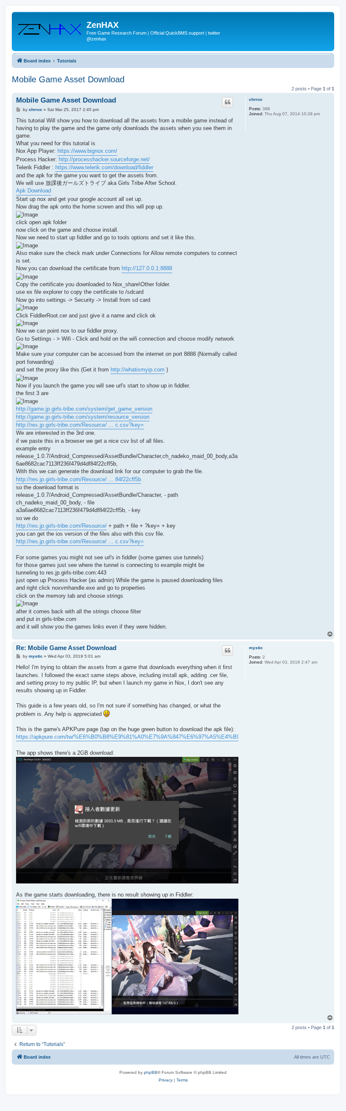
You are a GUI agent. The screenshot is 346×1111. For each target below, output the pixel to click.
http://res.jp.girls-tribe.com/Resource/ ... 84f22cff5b (78, 479)
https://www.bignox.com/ (87, 151)
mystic (256, 647)
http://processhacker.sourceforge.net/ (104, 159)
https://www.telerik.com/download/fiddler (104, 167)
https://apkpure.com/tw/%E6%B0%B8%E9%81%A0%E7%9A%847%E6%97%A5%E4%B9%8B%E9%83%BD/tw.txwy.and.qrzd (172, 737)
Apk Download (33, 190)
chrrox (255, 99)
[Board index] (50, 27)
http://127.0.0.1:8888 (147, 268)
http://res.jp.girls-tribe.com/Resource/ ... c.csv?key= (80, 425)
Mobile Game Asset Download (68, 79)
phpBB (150, 1072)
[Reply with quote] (227, 102)
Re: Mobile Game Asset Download (66, 647)
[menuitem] (166, 1080)
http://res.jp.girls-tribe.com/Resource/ (61, 526)
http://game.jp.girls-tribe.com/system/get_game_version (84, 409)
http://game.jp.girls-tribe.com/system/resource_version (82, 417)
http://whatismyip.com (138, 369)
